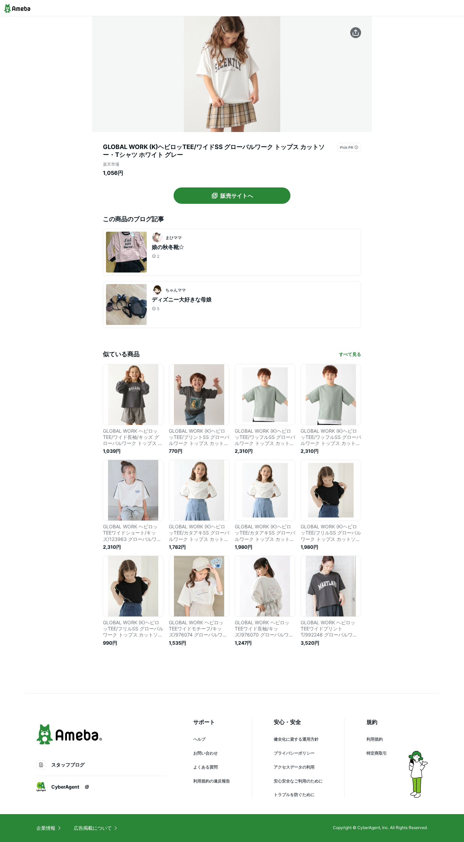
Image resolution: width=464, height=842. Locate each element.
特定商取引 (377, 753)
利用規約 (375, 739)
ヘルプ (199, 739)
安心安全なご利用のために (298, 780)
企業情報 (45, 828)
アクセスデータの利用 (294, 767)
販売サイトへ (236, 195)
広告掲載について (93, 828)
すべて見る (350, 354)
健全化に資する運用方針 (296, 739)
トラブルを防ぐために (294, 794)
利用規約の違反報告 (211, 780)
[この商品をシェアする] (355, 32)
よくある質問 (205, 767)
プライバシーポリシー (294, 753)
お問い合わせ (205, 753)
